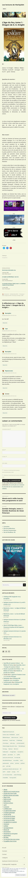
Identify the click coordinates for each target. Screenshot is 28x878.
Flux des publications (9, 528)
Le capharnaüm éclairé (10, 810)
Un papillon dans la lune (10, 841)
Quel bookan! (7, 835)
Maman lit (6, 829)
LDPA (22, 295)
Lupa (6, 328)
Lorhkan (6, 826)
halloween (5, 751)
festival (10, 749)
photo (12, 763)
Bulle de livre (7, 801)
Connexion (6, 526)
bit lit (21, 737)
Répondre (5, 322)
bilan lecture (14, 737)
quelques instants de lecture (10, 769)
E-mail (4, 456)
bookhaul (5, 740)
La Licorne (6, 806)
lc (14, 754)
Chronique (21, 294)
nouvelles (15, 760)
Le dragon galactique (9, 812)
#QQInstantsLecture (8, 731)
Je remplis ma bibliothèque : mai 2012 (10, 276)
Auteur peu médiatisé (9, 734)
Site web (4, 463)
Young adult (12, 777)
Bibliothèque (6, 737)
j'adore (4, 754)
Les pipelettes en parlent (10, 822)
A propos (4, 851)
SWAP (8, 772)
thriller (13, 772)
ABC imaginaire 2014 (6, 295)
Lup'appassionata (8, 827)
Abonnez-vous (9, 717)
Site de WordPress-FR (9, 532)
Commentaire (6, 429)
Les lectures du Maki (9, 820)
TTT (18, 772)
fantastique (22, 746)
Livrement (6, 824)
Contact (4, 854)
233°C (5, 805)
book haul (12, 740)
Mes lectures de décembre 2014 (9, 270)
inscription (20, 751)
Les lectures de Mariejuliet (13, 5)
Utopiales (5, 777)
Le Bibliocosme (8, 808)
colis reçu (12, 743)
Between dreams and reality (11, 795)
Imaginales (13, 751)
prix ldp (8, 766)
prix (4, 766)
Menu (4, 8)
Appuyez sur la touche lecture (11, 791)
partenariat (6, 763)
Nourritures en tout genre (10, 833)
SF (20, 769)
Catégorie (5, 857)
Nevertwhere (7, 831)
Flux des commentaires (10, 530)
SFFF (4, 772)
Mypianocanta (9, 370)
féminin (16, 749)
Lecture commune (8, 757)
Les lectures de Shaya (9, 816)
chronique (14, 295)
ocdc (21, 760)
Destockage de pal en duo (10, 746)
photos (17, 763)
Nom (4, 449)
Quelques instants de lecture (10, 861)
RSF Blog (6, 837)
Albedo (5, 789)
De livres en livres (8, 803)
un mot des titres (7, 774)
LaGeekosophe (7, 682)
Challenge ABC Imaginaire (9, 864)
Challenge (19, 740)
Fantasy (18, 295)
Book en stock (7, 799)
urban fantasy (17, 774)
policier (23, 763)
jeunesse (10, 754)
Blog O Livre (7, 797)
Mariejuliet (6, 294)
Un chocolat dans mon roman (12, 839)
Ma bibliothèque (7, 760)
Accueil (4, 847)
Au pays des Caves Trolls (10, 793)
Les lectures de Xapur (9, 818)
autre (17, 734)
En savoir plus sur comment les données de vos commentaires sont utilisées (13, 486)
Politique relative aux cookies (11, 872)
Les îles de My (7, 814)
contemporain (20, 743)
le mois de (17, 757)
